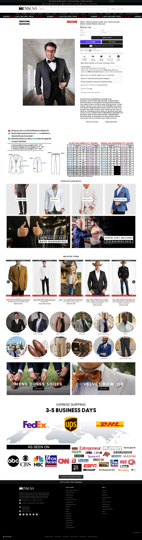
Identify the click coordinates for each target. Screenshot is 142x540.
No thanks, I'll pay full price (71, 286)
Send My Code (71, 283)
